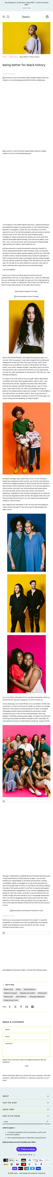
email (7, 1037)
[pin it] (21, 1007)
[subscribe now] (47, 1121)
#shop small (8, 997)
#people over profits (27, 993)
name (7, 1029)
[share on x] (15, 1007)
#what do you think (11, 1000)
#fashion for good (10, 993)
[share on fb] (10, 1007)
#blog (18, 989)
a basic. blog (13, 57)
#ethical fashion (29, 989)
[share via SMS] (32, 1007)
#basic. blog (8, 989)
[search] (8, 16)
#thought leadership (37, 997)
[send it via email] (27, 1007)
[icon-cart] (47, 16)
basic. (16, 1173)
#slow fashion (21, 997)
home (5, 57)
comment (9, 1043)
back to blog (9, 985)
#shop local (42, 993)
